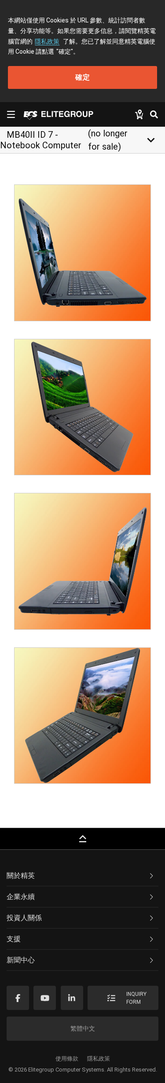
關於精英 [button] (21, 875)
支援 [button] (14, 939)
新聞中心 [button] (21, 960)
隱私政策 (47, 41)
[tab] (82, 875)
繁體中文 (82, 1028)
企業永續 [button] (21, 896)
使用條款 (66, 1058)
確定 (82, 77)
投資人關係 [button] (24, 918)
